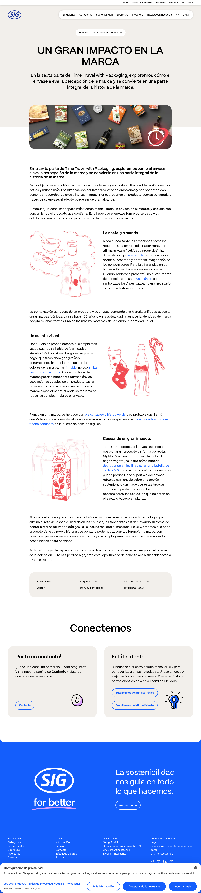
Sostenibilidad (104, 14)
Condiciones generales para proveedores (171, 848)
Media (125, 2)
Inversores (14, 853)
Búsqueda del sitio (66, 853)
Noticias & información (142, 2)
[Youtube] (172, 861)
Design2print (110, 842)
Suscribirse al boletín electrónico (135, 692)
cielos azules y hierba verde (105, 415)
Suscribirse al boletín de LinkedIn (135, 705)
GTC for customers (162, 853)
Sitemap (60, 857)
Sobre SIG (122, 14)
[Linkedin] (166, 861)
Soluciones (68, 14)
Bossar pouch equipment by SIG (122, 846)
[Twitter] (160, 861)
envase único (142, 279)
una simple (136, 255)
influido (71, 367)
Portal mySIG (111, 838)
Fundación (161, 2)
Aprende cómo (128, 805)
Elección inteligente (114, 853)
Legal (154, 842)
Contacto (173, 2)
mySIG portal (187, 2)
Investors (137, 14)
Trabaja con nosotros (159, 14)
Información (62, 842)
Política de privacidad (163, 838)
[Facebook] (154, 861)
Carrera (12, 857)
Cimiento (60, 846)
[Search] (177, 15)
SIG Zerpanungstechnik (116, 850)
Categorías (85, 14)
